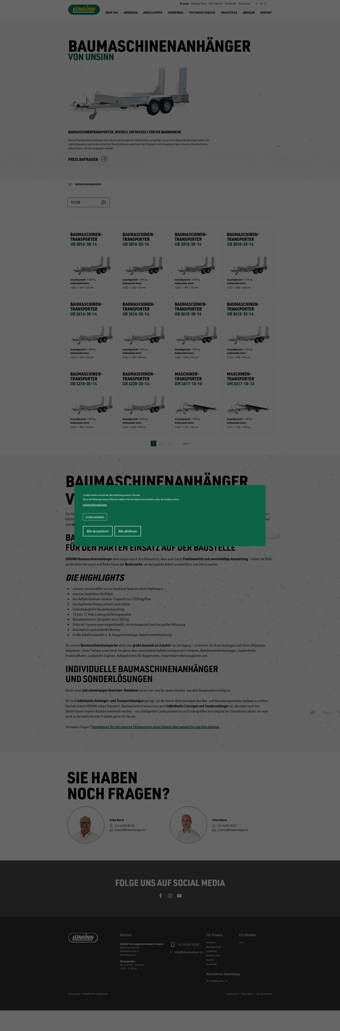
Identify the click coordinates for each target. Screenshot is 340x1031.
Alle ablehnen (127, 531)
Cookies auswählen (95, 516)
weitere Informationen (95, 505)
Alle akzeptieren (98, 531)
